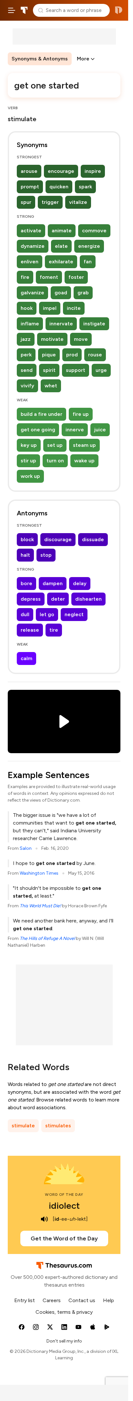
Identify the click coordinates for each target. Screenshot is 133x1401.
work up (30, 476)
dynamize (33, 246)
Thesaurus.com (24, 10)
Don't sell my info (64, 1341)
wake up (84, 461)
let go (47, 614)
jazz (26, 339)
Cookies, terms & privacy (64, 1312)
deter (58, 599)
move (81, 339)
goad (61, 293)
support (75, 370)
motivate (52, 339)
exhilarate (61, 261)
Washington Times (39, 873)
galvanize (32, 293)
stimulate (23, 1125)
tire (53, 630)
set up (55, 445)
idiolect (64, 1205)
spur (26, 202)
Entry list (24, 1300)
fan (88, 261)
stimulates (58, 1125)
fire (25, 277)
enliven (29, 261)
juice (100, 430)
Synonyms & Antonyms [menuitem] (40, 59)
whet (51, 386)
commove (94, 230)
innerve (75, 430)
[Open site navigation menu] (11, 10)
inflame (30, 324)
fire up (81, 414)
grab (83, 293)
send (27, 370)
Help (108, 1300)
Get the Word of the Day (64, 1238)
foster (76, 277)
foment (49, 277)
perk (26, 355)
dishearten (88, 599)
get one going (38, 430)
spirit (49, 370)
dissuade (93, 539)
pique (49, 355)
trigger (50, 202)
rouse (95, 355)
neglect (74, 614)
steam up (84, 445)
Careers (52, 1300)
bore (26, 583)
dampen (53, 583)
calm (26, 658)
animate (62, 230)
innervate (61, 324)
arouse (29, 171)
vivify (27, 386)
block (27, 539)
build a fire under (41, 414)
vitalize (78, 202)
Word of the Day (64, 1194)
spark (85, 187)
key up (29, 445)
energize (89, 246)
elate (61, 246)
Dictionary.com (118, 10)
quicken (58, 187)
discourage (58, 539)
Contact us (81, 1300)
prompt (30, 187)
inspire (93, 171)
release (30, 630)
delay (80, 583)
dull (25, 614)
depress (31, 599)
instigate (94, 324)
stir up (28, 461)
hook (27, 308)
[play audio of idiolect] (44, 1219)
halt (25, 555)
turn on (55, 461)
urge (101, 370)
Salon (26, 848)
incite (74, 308)
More (83, 59)
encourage (61, 171)
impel (49, 308)
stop (46, 555)
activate (31, 230)
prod (72, 355)
